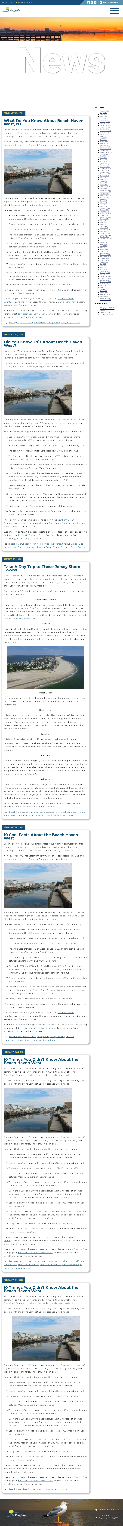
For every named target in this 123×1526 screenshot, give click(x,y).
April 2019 (103, 269)
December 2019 (105, 255)
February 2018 (105, 294)
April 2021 (103, 226)
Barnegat (14, 322)
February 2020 (105, 251)
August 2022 (104, 197)
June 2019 (103, 266)
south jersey (35, 815)
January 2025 (104, 145)
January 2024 (105, 167)
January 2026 (104, 123)
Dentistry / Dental (106, 307)
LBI (70, 544)
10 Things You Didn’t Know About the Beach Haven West (41, 1061)
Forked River (40, 322)
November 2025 (105, 127)
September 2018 (105, 282)
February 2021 (105, 230)
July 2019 (103, 264)
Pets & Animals (105, 312)
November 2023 (105, 170)
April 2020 (103, 248)
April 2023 (103, 183)
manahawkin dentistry (51, 1265)
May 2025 (103, 138)
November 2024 (105, 149)
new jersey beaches (70, 322)
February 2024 (105, 165)
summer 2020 (49, 815)
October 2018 (104, 280)
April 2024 (103, 161)
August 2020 (104, 240)
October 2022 (104, 194)
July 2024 (103, 156)
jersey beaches (41, 812)
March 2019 (104, 271)
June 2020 (103, 244)
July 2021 (103, 221)
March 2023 (104, 185)
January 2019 (104, 275)
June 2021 (103, 222)
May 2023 (103, 181)
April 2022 (103, 204)
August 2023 (104, 176)
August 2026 (104, 111)
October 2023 (104, 172)
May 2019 (103, 267)
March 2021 (104, 228)
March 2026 (104, 120)
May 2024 (103, 159)
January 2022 (104, 210)
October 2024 (104, 150)
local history (66, 1261)
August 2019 (104, 262)
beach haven (26, 322)
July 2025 (103, 134)
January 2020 (104, 253)
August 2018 (104, 284)
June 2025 (103, 136)
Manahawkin (38, 547)
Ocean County (53, 547)
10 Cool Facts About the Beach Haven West (41, 836)
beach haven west (32, 544)
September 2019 (105, 260)
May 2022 (103, 203)
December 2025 (105, 125)
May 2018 (103, 289)
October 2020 (104, 237)
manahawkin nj (71, 1265)
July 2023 (103, 177)
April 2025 (103, 140)
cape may (28, 812)
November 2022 (105, 192)
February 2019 (105, 273)
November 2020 (105, 235)
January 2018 (104, 296)
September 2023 (105, 174)
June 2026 (103, 114)
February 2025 (105, 143)
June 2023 (103, 179)
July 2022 (103, 199)
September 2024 (106, 152)
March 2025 (104, 141)
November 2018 (105, 278)
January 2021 (104, 231)
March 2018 (104, 292)
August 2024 (104, 154)
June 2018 (103, 287)
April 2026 (103, 118)
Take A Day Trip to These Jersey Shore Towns (42, 568)
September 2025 (105, 131)
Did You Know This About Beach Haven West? (43, 344)
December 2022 (105, 190)
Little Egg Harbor (65, 1037)
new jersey (23, 815)
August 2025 (104, 132)
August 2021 (104, 219)
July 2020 (103, 242)
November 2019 (105, 257)
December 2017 (105, 298)
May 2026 (103, 116)
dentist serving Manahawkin (23, 618)
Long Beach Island (21, 547)
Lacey (53, 1037)
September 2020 (105, 239)
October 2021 (104, 215)
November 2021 (105, 213)
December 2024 (105, 147)
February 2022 (105, 208)
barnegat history (17, 1261)
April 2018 (103, 291)
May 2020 (103, 246)
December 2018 (105, 276)
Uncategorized (105, 314)
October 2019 (104, 258)
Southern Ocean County (73, 547)
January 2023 (104, 188)
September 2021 (105, 217)
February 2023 (105, 186)
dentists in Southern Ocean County (35, 314)
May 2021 (103, 224)
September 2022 (105, 195)
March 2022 (104, 206)
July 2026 (103, 113)
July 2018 (103, 285)
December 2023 (105, 168)
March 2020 (104, 249)
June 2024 (103, 158)
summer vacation (65, 815)
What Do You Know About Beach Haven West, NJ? (43, 122)
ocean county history (21, 1268)
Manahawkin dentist (28, 1265)
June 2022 (103, 201)
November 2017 (105, 300)
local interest (79, 1261)
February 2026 (105, 122)
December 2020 (105, 233)
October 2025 (104, 129)
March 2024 (104, 163)
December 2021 (105, 212)
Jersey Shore (53, 322)
